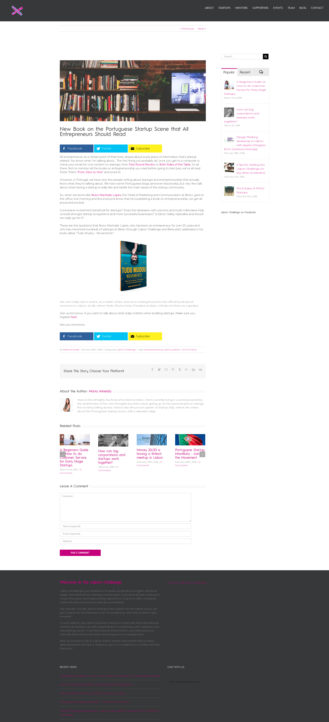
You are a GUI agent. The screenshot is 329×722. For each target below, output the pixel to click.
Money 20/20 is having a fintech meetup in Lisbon (150, 453)
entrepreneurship (153, 349)
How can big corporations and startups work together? (96, 684)
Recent (245, 72)
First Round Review (142, 164)
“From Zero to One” (90, 172)
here (74, 317)
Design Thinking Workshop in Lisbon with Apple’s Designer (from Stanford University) (109, 712)
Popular (229, 72)
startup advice (172, 349)
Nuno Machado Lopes (106, 195)
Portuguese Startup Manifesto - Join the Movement (190, 453)
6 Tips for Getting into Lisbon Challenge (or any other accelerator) (250, 168)
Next (201, 28)
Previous (188, 28)
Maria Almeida (71, 349)
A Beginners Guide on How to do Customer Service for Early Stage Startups (74, 457)
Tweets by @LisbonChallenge (187, 582)
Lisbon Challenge (126, 349)
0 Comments (189, 349)
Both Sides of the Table (174, 164)
